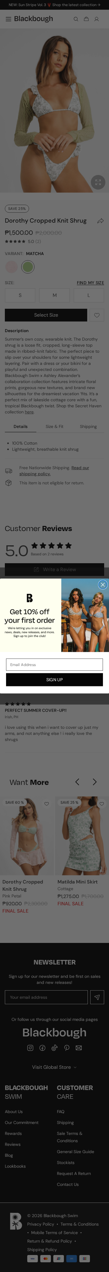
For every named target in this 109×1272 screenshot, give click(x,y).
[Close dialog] (103, 584)
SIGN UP (54, 679)
